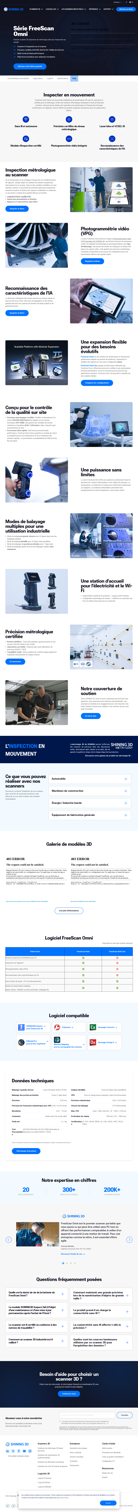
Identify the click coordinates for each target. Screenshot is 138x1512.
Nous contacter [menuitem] (75, 1453)
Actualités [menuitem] (73, 1461)
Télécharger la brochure (26, 1151)
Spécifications (62, 78)
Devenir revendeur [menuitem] (76, 1457)
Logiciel (50, 78)
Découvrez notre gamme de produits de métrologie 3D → (109, 756)
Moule (73, 901)
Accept (108, 1503)
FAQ (74, 78)
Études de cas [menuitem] (107, 1473)
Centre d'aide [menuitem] (108, 1443)
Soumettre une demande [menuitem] (111, 1453)
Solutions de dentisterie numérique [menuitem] (51, 1462)
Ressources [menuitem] (108, 1468)
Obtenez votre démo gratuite (30, 66)
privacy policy (63, 1498)
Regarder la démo (17, 209)
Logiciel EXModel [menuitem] (44, 1487)
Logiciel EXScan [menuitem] (44, 1482)
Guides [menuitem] (104, 1477)
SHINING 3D (34, 901)
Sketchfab (44, 901)
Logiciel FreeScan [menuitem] (45, 1478)
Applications (38, 78)
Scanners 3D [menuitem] (44, 1443)
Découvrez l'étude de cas (71, 1254)
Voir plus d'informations (69, 911)
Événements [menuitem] (74, 1465)
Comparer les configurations (97, 383)
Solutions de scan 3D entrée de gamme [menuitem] (52, 1466)
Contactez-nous (69, 1394)
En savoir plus (15, 662)
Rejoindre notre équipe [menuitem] (78, 1448)
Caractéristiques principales (18, 78)
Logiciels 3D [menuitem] (44, 1473)
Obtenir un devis (126, 9)
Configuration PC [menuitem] (108, 1461)
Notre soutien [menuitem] (107, 1448)
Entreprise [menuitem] (75, 1443)
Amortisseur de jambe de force (17, 901)
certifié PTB (26, 197)
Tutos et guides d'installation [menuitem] (113, 1457)
